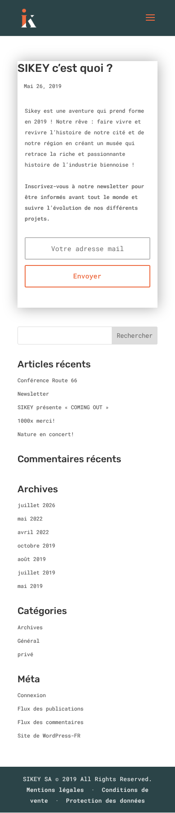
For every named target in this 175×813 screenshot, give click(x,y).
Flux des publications (50, 708)
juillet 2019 (36, 572)
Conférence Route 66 (47, 380)
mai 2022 (30, 518)
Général (28, 640)
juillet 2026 (36, 504)
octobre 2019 (36, 545)
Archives (30, 627)
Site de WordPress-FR (49, 735)
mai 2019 (30, 585)
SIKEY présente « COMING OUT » (63, 407)
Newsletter (33, 393)
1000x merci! (36, 420)
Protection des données (105, 800)
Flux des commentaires (50, 721)
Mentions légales (55, 790)
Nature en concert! (46, 433)
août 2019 (32, 558)
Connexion (32, 694)
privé (25, 654)
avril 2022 (33, 531)
